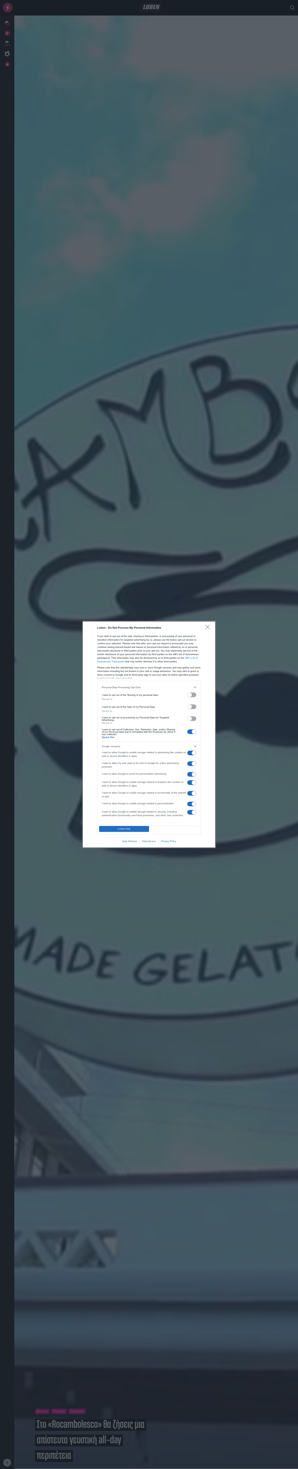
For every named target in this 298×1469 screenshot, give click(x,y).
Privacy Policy (168, 841)
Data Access (149, 841)
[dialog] (149, 734)
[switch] (191, 695)
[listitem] (149, 687)
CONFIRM (124, 829)
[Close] (208, 628)
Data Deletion (129, 841)
